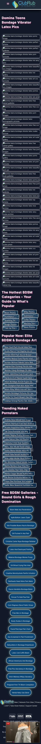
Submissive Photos (32, 316)
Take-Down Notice (17, 706)
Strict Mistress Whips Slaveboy (20, 677)
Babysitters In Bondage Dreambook (20, 645)
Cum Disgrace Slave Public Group (20, 605)
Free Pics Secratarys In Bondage (20, 669)
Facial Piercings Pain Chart (20, 629)
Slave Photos (29, 327)
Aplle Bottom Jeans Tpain (20, 517)
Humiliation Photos (13, 317)
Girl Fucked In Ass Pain (20, 533)
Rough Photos (11, 324)
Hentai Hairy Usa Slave (20, 693)
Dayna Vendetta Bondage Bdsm (20, 589)
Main (16, 702)
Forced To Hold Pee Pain (20, 597)
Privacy (38, 702)
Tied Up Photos (11, 328)
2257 (7, 706)
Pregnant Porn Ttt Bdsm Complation (20, 685)
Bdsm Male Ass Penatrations (20, 510)
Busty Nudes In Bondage (20, 621)
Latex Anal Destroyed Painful (20, 549)
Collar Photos (30, 319)
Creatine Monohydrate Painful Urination (20, 573)
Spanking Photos (12, 320)
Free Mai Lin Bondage (20, 613)
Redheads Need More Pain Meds (20, 581)
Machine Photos (31, 323)
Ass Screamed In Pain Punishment (20, 637)
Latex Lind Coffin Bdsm (20, 653)
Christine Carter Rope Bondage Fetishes (20, 541)
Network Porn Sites (26, 702)
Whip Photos (29, 312)
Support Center (31, 706)
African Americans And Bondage (21, 661)
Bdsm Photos (10, 313)
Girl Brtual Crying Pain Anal (20, 565)
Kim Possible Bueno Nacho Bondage (20, 525)
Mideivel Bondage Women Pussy (20, 557)
